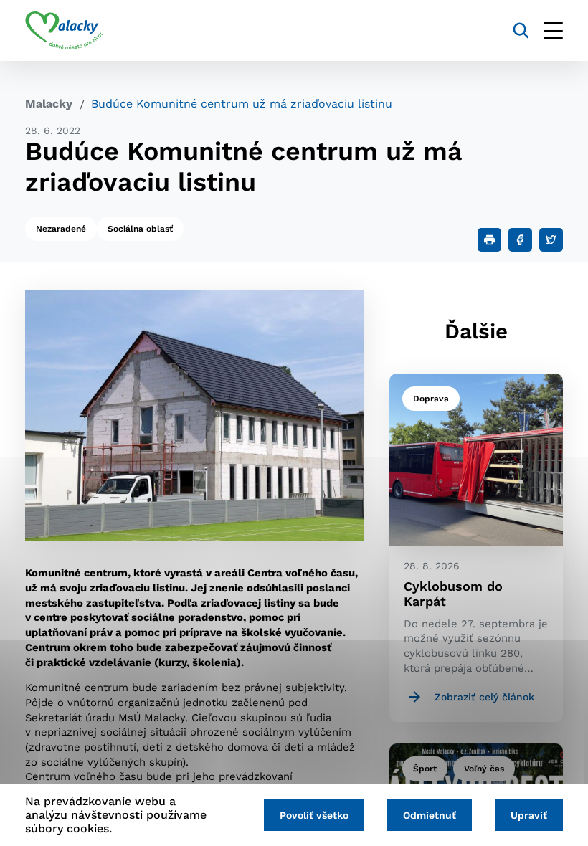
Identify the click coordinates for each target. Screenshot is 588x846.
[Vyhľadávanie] (521, 30)
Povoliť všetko (314, 815)
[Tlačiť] (489, 240)
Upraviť (529, 815)
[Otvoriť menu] (553, 30)
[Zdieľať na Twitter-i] (551, 240)
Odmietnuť (429, 815)
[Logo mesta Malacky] (64, 30)
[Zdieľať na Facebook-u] (520, 240)
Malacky (48, 103)
